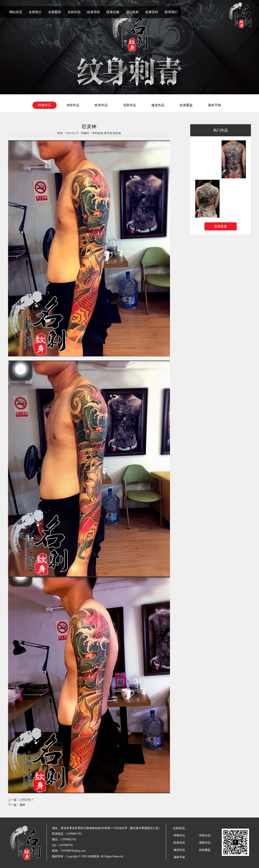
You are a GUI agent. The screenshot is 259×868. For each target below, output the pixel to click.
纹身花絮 (112, 12)
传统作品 (72, 105)
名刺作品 (74, 12)
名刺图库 (54, 12)
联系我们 (171, 12)
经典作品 (44, 105)
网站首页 (15, 12)
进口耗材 (132, 12)
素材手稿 (214, 105)
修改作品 (157, 105)
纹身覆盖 (186, 105)
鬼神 (22, 804)
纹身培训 (93, 12)
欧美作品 (101, 105)
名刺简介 (35, 12)
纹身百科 (151, 12)
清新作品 (129, 105)
